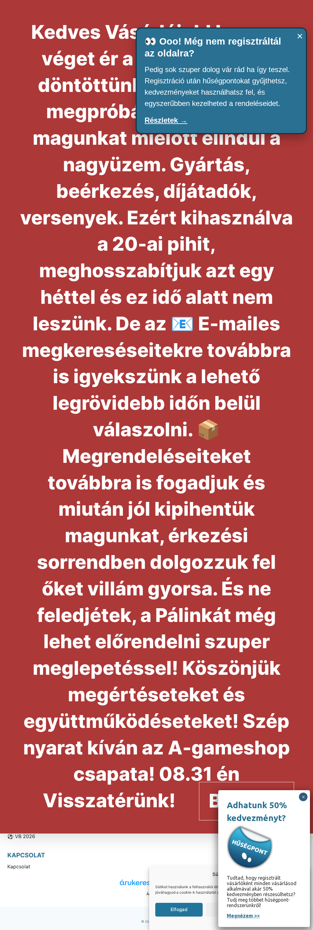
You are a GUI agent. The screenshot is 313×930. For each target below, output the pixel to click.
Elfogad (179, 909)
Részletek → (166, 120)
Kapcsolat (18, 866)
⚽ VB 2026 (21, 836)
